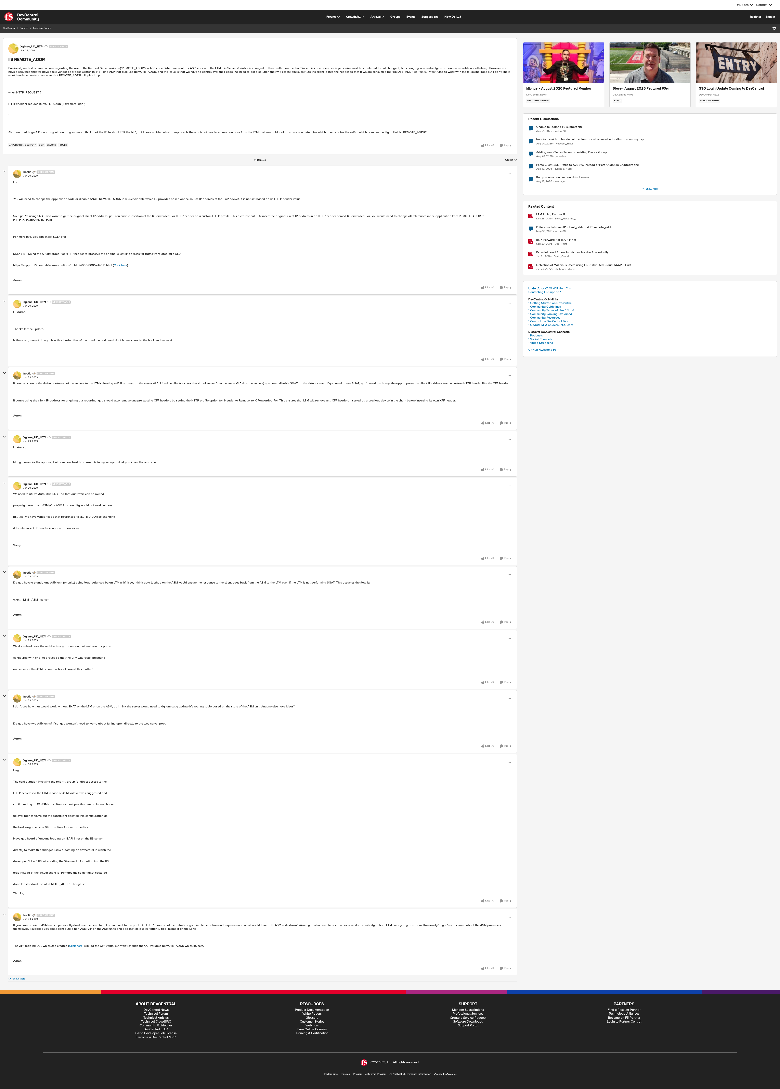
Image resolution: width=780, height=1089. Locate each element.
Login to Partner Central (624, 1022)
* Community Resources (544, 317)
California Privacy (375, 1074)
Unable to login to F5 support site (559, 127)
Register (755, 16)
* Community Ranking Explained (550, 314)
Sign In (770, 16)
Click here (120, 265)
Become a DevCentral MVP (156, 1037)
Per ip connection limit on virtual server (562, 177)
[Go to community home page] (21, 17)
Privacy (357, 1074)
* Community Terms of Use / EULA (551, 310)
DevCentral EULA (156, 1029)
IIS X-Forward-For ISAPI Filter (556, 240)
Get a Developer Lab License (156, 1033)
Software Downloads (468, 1022)
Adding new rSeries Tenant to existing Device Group (571, 152)
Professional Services (468, 1014)
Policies (345, 1074)
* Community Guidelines (544, 306)
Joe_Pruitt (561, 243)
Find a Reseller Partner (624, 1010)
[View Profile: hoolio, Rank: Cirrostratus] (17, 174)
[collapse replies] (4, 171)
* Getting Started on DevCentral (550, 303)
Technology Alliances (624, 1014)
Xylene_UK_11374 (32, 46)
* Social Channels (540, 339)
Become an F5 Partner (624, 1018)
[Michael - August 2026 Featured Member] (563, 62)
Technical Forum (42, 28)
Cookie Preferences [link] (445, 1074)
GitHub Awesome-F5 (542, 349)
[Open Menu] (774, 28)
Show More (18, 978)
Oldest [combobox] (511, 160)
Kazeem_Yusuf (564, 143)
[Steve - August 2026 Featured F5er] (650, 62)
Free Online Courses (312, 1029)
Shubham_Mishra (565, 269)
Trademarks (331, 1074)
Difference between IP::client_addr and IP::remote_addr (574, 227)
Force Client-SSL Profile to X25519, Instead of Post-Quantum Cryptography (587, 165)
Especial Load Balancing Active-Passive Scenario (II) (572, 252)
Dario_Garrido (562, 256)
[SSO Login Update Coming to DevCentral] (736, 62)
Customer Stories (312, 1022)
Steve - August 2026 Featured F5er (641, 88)
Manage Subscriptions (468, 1010)
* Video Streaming (540, 343)
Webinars (312, 1025)
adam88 (560, 231)
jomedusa (561, 156)
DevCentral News (536, 94)
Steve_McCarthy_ (565, 218)
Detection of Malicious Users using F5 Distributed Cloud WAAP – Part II (584, 265)
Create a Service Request (468, 1018)
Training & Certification (312, 1033)
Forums (24, 28)
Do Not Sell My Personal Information (410, 1074)
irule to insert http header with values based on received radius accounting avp (590, 139)
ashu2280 (561, 131)
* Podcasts (535, 335)
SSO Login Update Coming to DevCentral (731, 88)
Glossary (312, 1018)
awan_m (560, 181)
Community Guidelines (156, 1025)
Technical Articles (156, 1018)
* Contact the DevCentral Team (549, 321)
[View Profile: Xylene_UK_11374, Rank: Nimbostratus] (13, 48)
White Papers (312, 1014)
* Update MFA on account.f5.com (550, 325)
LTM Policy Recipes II (550, 214)
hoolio (27, 172)
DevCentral (9, 28)
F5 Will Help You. (550, 288)
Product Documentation (312, 1010)
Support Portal (468, 1025)
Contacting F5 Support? (544, 292)
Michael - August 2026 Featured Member (558, 88)
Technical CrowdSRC (156, 1022)
